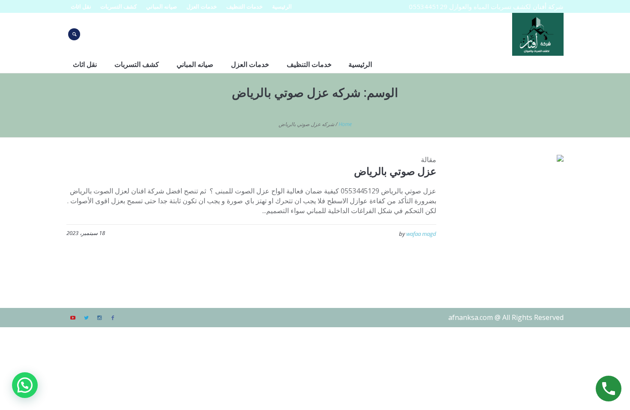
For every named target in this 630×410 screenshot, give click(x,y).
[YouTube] (73, 318)
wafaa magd (421, 234)
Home (345, 124)
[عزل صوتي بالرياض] (506, 212)
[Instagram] (99, 318)
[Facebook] (112, 318)
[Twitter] (86, 318)
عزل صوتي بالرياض (395, 171)
